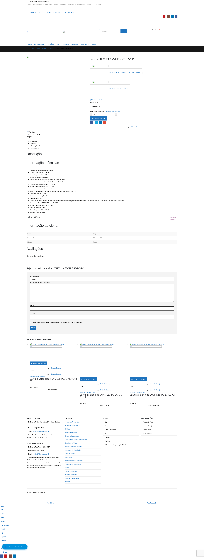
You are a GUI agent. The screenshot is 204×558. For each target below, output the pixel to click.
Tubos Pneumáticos (71, 471)
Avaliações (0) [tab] (35, 148)
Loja (56, 4)
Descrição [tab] (33, 141)
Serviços (71, 4)
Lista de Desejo (69, 12)
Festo (2, 514)
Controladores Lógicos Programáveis (76, 439)
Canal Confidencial (110, 429)
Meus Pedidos (147, 433)
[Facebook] (176, 16)
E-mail (104, 122)
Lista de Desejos (148, 426)
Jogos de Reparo (70, 453)
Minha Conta (147, 429)
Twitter (96, 122)
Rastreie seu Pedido (53, 12)
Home (29, 4)
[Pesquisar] (123, 31)
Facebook (91, 122)
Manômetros (68, 457)
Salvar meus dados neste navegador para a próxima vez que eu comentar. (57, 322)
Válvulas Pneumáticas (112, 111)
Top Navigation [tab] (152, 503)
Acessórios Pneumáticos (72, 422)
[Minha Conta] (176, 8)
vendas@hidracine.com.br (41, 431)
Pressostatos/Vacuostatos (73, 464)
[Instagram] (168, 16)
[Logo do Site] (32, 32)
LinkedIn (100, 122)
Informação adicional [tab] (37, 146)
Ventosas (68, 482)
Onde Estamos (35, 12)
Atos (2, 506)
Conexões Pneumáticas (72, 436)
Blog (89, 4)
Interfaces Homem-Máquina (73, 446)
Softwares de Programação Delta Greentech (118, 445)
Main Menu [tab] (50, 503)
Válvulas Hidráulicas (71, 475)
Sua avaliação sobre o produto (40, 282)
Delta (2, 510)
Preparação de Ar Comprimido (74, 460)
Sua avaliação (35, 276)
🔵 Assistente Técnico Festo (14, 547)
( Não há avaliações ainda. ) (99, 100)
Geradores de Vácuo (71, 443)
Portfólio (48, 4)
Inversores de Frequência (72, 450)
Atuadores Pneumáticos (72, 425)
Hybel (2, 517)
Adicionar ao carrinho (99, 118)
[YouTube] (164, 16)
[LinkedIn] (172, 16)
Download (172, 218)
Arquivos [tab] (33, 143)
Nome (32, 305)
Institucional (37, 4)
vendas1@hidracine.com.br (41, 454)
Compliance (81, 4)
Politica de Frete (148, 422)
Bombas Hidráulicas (71, 432)
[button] (1, 500)
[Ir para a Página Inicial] (27, 48)
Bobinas (67, 429)
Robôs (67, 467)
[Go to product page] (54, 352)
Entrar (98, 4)
